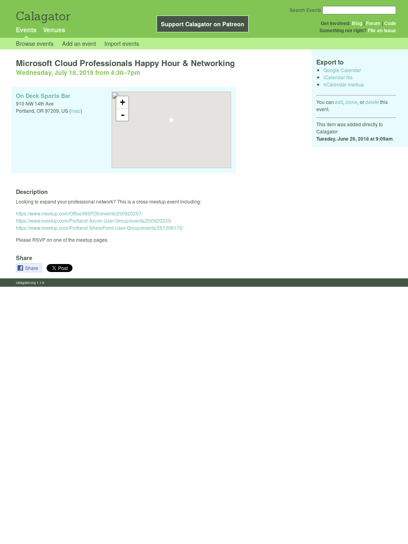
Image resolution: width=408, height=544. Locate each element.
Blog (357, 23)
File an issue (382, 30)
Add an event (79, 43)
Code (390, 23)
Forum (373, 23)
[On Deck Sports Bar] (171, 122)
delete (372, 101)
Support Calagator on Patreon (202, 24)
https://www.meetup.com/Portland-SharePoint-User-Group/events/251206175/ (99, 227)
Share (32, 267)
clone (351, 101)
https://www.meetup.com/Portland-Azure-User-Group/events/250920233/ (94, 220)
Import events (121, 43)
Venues (54, 29)
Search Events (305, 9)
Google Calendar (342, 70)
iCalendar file (338, 77)
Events (26, 29)
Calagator (43, 16)
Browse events (34, 43)
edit (339, 101)
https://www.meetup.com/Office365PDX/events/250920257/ (79, 213)
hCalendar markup (344, 84)
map (75, 110)
